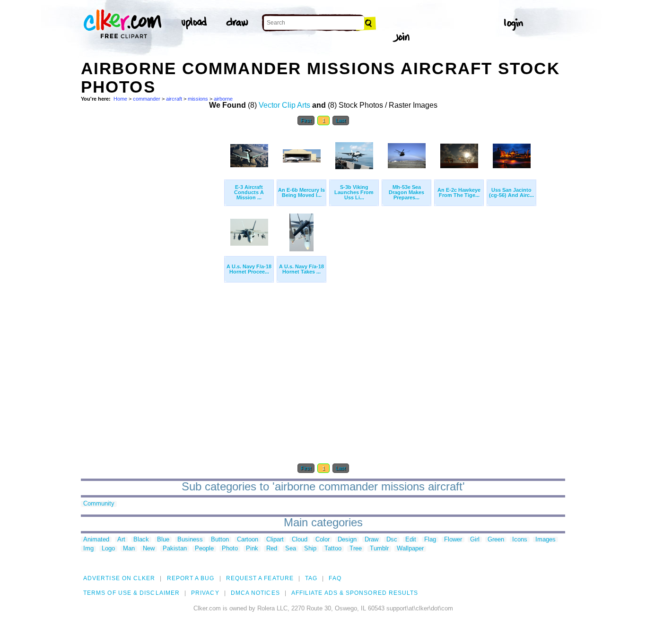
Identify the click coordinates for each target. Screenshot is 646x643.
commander (146, 99)
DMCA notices (255, 593)
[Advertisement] (152, 272)
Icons (519, 540)
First (306, 120)
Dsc (391, 540)
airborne (223, 99)
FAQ (335, 578)
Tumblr (379, 549)
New (149, 549)
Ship (310, 549)
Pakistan (175, 549)
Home (120, 99)
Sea (290, 549)
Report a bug (191, 578)
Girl (475, 540)
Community (98, 504)
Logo (108, 549)
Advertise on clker (119, 578)
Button (220, 540)
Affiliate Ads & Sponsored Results (355, 593)
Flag (430, 540)
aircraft (174, 99)
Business (190, 540)
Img (88, 549)
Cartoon (247, 540)
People (204, 549)
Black (141, 540)
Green (496, 540)
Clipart (275, 540)
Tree (355, 549)
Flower (453, 540)
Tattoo (332, 549)
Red (271, 549)
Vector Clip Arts (284, 105)
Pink (252, 549)
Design (347, 540)
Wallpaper (410, 549)
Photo (230, 549)
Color (322, 540)
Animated (96, 540)
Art (121, 540)
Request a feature (260, 578)
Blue (163, 540)
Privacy (205, 593)
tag (311, 578)
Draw (371, 540)
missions (198, 99)
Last (341, 120)
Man (129, 549)
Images (545, 540)
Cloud (299, 540)
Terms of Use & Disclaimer (131, 593)
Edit (410, 540)
